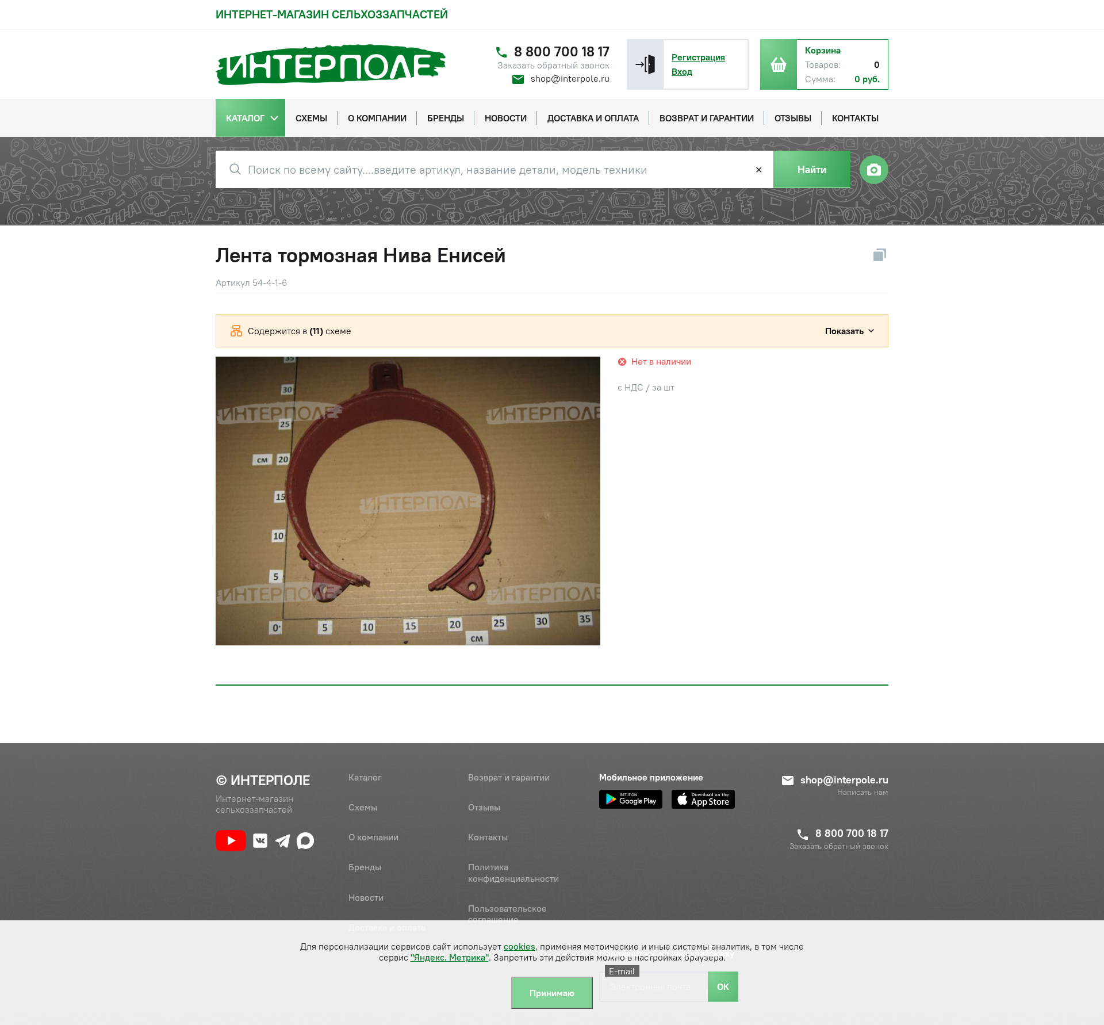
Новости (366, 897)
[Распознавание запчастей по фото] (874, 169)
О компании (373, 837)
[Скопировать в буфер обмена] (879, 254)
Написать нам (862, 792)
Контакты (488, 837)
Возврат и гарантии (509, 777)
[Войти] (645, 64)
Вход (682, 71)
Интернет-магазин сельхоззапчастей (332, 14)
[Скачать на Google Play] (630, 799)
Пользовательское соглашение (507, 913)
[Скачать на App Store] (703, 799)
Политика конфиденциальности (513, 872)
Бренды (364, 867)
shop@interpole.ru (570, 78)
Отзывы (484, 807)
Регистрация (698, 57)
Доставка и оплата (386, 927)
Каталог (365, 777)
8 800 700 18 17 (562, 51)
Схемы (362, 807)
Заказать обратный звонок (553, 65)
